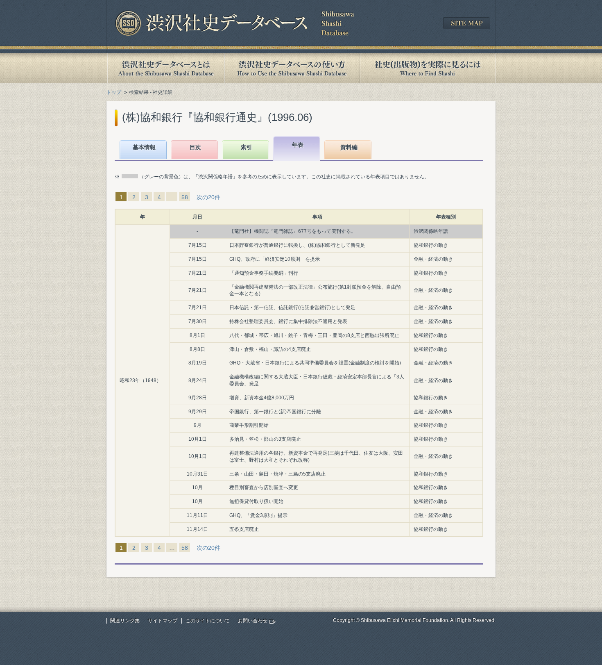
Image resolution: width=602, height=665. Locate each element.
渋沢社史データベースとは (165, 68)
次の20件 (208, 197)
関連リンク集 (125, 621)
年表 (297, 144)
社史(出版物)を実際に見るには (428, 68)
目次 (195, 147)
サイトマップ (162, 621)
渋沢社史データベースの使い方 (292, 68)
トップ (113, 92)
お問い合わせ (252, 621)
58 (184, 197)
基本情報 (144, 147)
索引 (246, 147)
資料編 (349, 147)
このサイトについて (208, 621)
